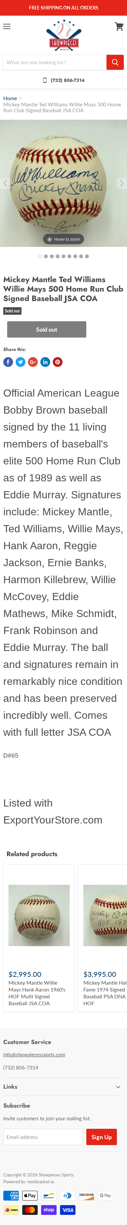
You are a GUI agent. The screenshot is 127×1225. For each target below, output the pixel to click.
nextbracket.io (40, 1181)
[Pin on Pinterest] (58, 362)
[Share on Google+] (33, 362)
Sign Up (102, 1137)
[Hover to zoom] (63, 182)
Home (10, 98)
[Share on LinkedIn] (45, 362)
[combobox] (54, 62)
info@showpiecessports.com (34, 1054)
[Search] (115, 62)
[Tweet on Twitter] (20, 362)
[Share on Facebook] (8, 362)
